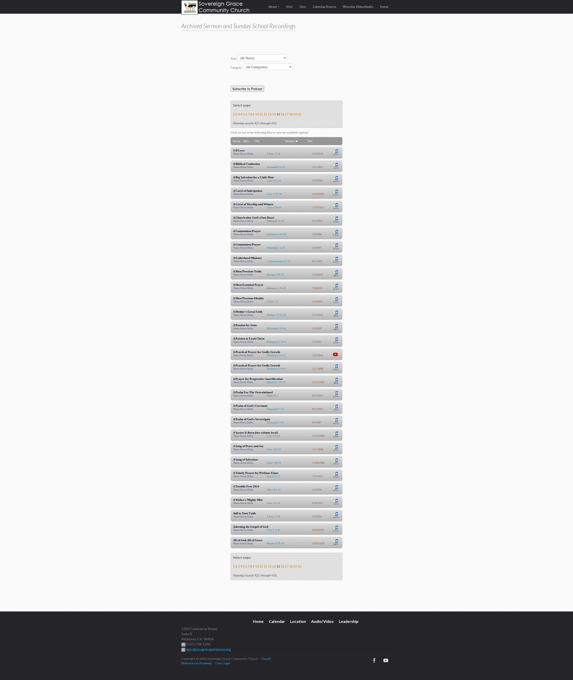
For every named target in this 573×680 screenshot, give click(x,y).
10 (257, 114)
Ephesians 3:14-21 (276, 382)
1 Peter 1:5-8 (273, 153)
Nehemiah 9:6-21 (276, 167)
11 (261, 114)
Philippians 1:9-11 (276, 355)
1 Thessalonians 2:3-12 (279, 261)
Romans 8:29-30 (275, 543)
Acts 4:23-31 (273, 476)
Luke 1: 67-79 (274, 194)
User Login (222, 663)
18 (291, 114)
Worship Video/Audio (358, 7)
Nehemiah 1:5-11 (276, 247)
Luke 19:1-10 (274, 180)
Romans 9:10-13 (275, 274)
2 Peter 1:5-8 (273, 516)
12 (265, 114)
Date (246, 141)
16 (282, 114)
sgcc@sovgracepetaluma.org (208, 649)
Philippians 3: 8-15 (276, 341)
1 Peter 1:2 (272, 301)
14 (274, 114)
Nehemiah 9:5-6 (275, 422)
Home (384, 7)
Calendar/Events (324, 7)
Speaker (290, 141)
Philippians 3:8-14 (276, 328)
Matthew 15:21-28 (276, 315)
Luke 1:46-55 (274, 207)
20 (299, 114)
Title (257, 141)
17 (287, 114)
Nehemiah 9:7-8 (275, 409)
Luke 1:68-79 (274, 462)
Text (309, 141)
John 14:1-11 (274, 489)
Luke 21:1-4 (273, 503)
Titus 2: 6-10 (273, 530)
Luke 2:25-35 (274, 449)
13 (270, 114)
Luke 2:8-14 (273, 436)
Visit (289, 7)
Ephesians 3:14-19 (276, 234)
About (272, 7)
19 (295, 114)
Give (302, 7)
